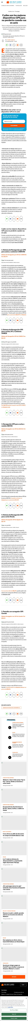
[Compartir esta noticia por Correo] (17, 44)
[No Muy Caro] (14, 2)
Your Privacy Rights (14, 1010)
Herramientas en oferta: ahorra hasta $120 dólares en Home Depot (13, 940)
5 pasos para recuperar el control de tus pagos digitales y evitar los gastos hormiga (18, 725)
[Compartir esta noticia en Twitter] (14, 44)
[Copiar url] (21, 44)
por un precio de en (16, 314)
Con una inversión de (8, 591)
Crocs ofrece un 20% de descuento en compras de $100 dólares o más (13, 834)
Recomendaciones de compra (17, 742)
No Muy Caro (11, 11)
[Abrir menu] (2, 2)
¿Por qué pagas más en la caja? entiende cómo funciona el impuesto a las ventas (14, 887)
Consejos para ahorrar (7, 5)
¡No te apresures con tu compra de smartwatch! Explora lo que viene (17, 755)
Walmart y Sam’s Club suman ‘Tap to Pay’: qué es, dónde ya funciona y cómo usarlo (14, 781)
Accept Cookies (14, 1018)
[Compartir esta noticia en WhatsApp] (6, 44)
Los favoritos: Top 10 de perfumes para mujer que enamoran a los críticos (18, 745)
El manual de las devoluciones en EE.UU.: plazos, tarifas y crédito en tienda (13, 808)
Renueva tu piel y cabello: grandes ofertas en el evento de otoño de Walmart (13, 914)
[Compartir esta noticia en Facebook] (10, 44)
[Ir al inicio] (7, 985)
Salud (13, 732)
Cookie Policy (10, 1007)
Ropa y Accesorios (7, 831)
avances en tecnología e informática (11, 707)
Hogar (4, 937)
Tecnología (19, 5)
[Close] (26, 998)
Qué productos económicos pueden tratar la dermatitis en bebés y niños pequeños (18, 735)
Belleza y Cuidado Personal (7, 994)
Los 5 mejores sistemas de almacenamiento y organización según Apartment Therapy (12, 860)
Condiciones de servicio (18, 129)
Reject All (14, 1014)
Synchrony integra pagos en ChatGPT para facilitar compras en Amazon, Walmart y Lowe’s (13, 966)
